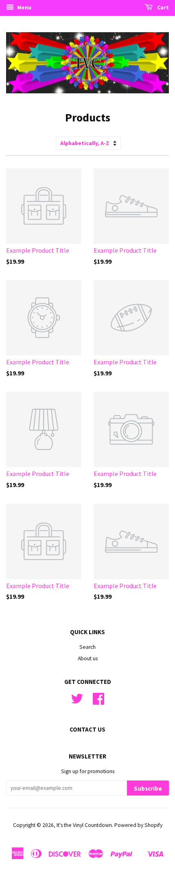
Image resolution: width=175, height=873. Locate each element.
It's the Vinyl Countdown (84, 825)
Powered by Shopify (138, 825)
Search (87, 647)
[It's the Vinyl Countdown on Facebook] (98, 701)
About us (88, 658)
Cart (162, 7)
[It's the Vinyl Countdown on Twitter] (77, 701)
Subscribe (148, 788)
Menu (23, 7)
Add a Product (61, 251)
